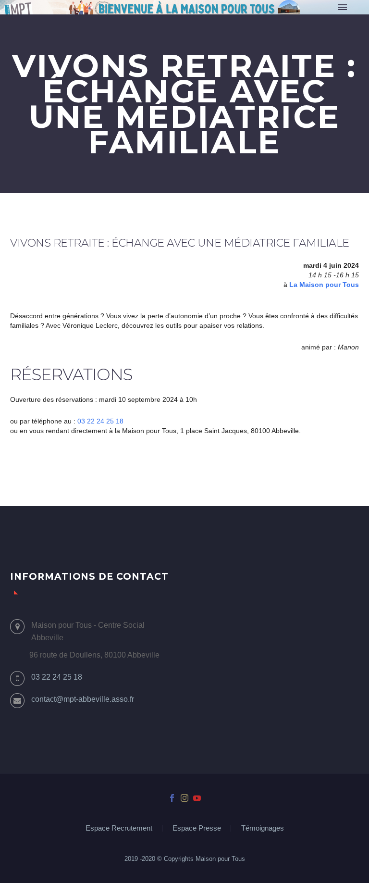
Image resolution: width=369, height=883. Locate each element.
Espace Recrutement (119, 828)
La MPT (123, 20)
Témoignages (262, 828)
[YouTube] (197, 798)
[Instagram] (184, 798)
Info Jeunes (309, 20)
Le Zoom (257, 20)
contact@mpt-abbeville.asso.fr (82, 699)
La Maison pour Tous (324, 284)
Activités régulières (189, 20)
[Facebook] (172, 798)
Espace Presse (196, 828)
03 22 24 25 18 (100, 421)
